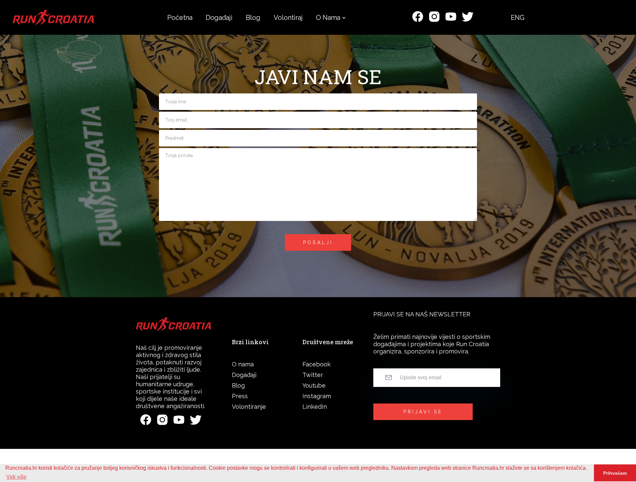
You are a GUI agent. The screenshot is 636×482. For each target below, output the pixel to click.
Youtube (314, 385)
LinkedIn (314, 406)
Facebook (316, 364)
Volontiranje (249, 406)
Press (240, 396)
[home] (54, 17)
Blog (238, 385)
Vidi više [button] (16, 477)
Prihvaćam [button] (615, 473)
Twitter (312, 374)
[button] (328, 17)
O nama (328, 18)
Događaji (244, 374)
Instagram (316, 396)
